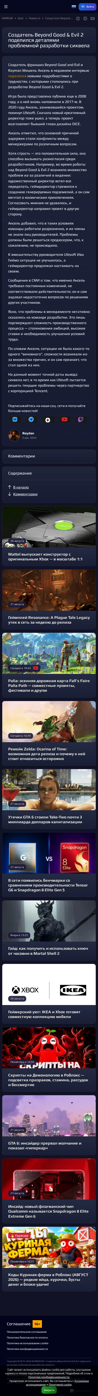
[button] (6, 7)
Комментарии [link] (25, 494)
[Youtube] (64, 420)
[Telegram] (31, 420)
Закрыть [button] (49, 1390)
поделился (17, 76)
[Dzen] (48, 420)
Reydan (28, 433)
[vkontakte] (14, 420)
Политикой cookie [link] (60, 1384)
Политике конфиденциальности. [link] (49, 1377)
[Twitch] (80, 420)
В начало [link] (21, 487)
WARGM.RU (38, 1361)
